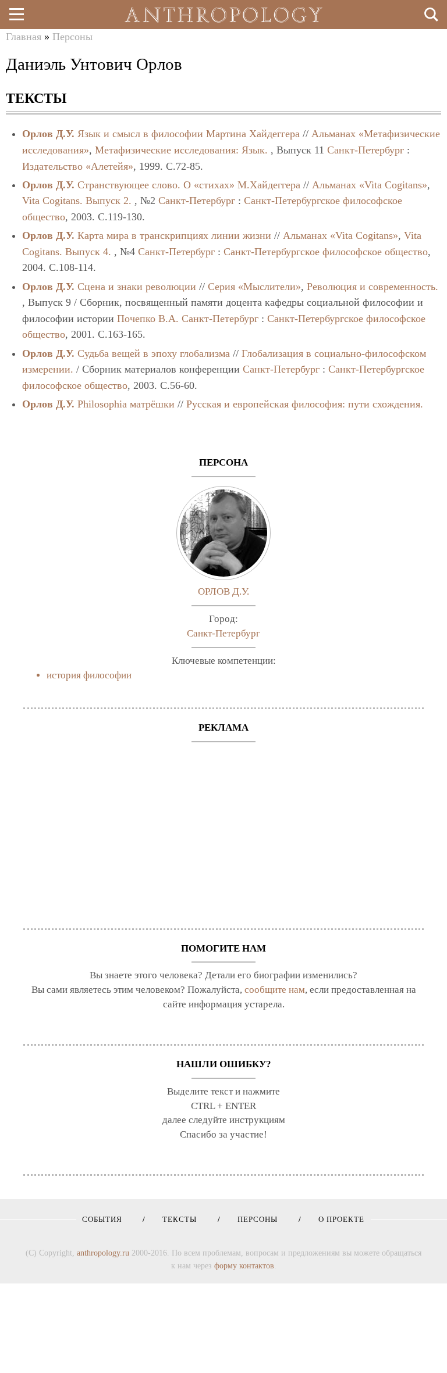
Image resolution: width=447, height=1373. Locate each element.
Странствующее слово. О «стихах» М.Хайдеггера (188, 185)
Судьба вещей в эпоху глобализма (153, 353)
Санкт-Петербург (365, 150)
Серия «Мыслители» (254, 286)
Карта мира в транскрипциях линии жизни (174, 235)
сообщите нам (274, 989)
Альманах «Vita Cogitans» (369, 185)
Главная (23, 36)
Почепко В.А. (148, 318)
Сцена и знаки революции (136, 286)
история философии (89, 675)
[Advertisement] (223, 829)
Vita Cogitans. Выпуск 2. (77, 200)
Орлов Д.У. (48, 134)
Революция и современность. (372, 286)
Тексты (175, 1219)
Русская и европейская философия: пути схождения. (304, 404)
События (102, 1219)
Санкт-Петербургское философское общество (326, 252)
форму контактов (244, 1265)
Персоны (72, 36)
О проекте (337, 1219)
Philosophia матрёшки (126, 404)
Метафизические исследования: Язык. (181, 150)
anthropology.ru (103, 1252)
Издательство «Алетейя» (77, 166)
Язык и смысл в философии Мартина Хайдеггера (188, 134)
